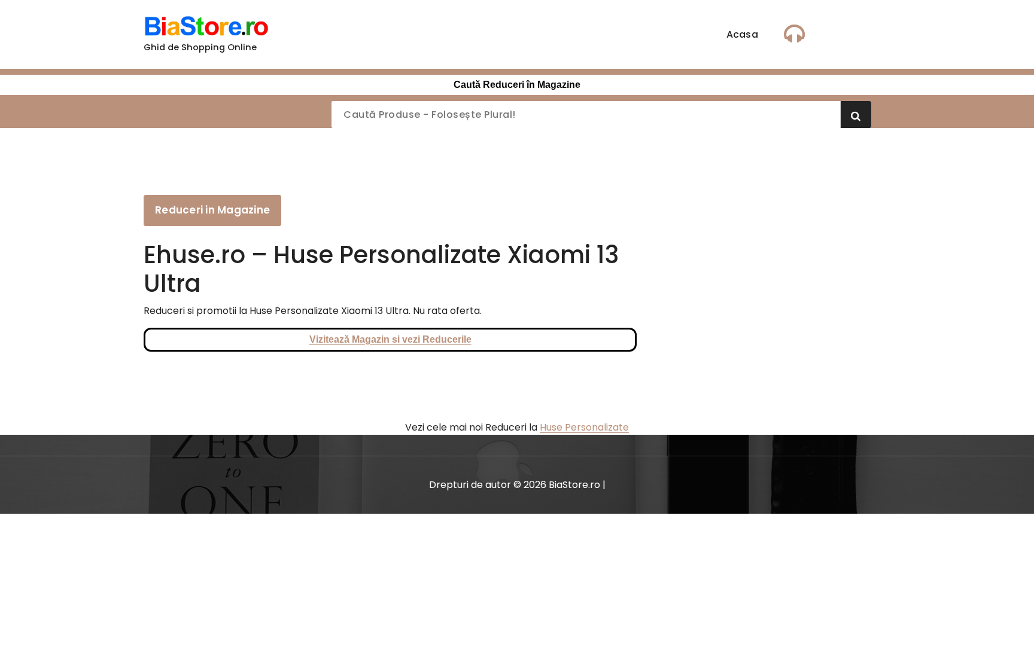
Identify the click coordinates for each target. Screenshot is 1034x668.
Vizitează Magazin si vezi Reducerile (390, 339)
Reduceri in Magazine (212, 210)
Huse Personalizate (584, 427)
